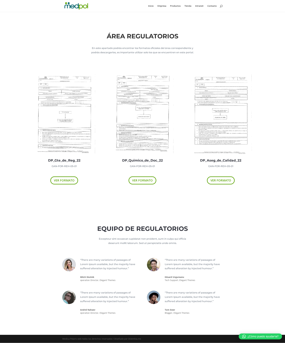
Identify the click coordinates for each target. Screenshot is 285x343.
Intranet (199, 6)
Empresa (161, 6)
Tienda (188, 6)
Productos (175, 6)
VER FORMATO (64, 180)
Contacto (212, 6)
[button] (260, 336)
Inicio (151, 6)
